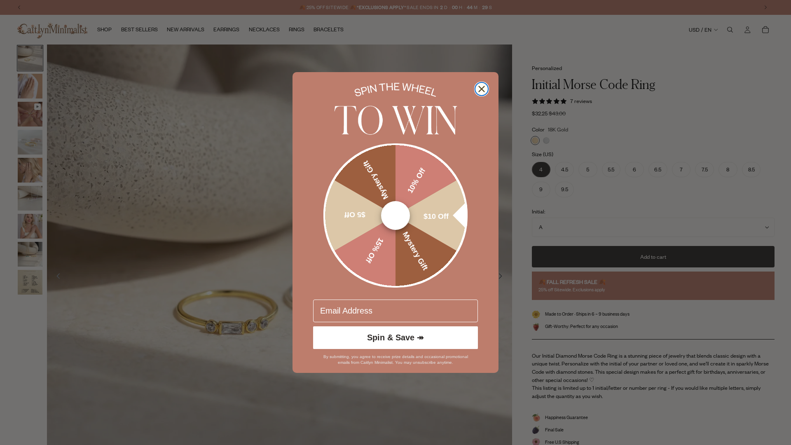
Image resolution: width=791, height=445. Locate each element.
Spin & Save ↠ (395, 337)
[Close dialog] (481, 89)
